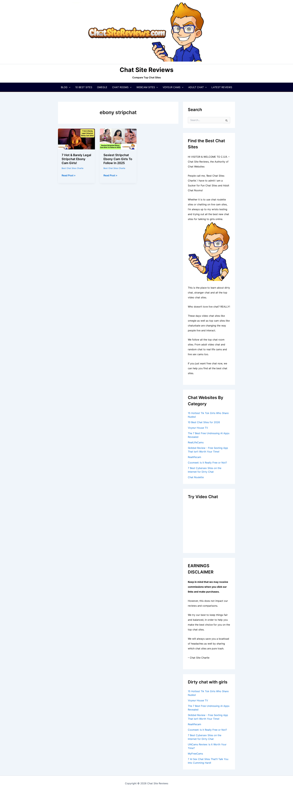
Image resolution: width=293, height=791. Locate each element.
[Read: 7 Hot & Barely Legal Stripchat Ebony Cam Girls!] (76, 138)
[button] (69, 87)
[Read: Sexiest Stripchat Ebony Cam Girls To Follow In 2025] (118, 138)
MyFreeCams (195, 753)
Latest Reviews (222, 87)
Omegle (102, 87)
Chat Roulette (196, 477)
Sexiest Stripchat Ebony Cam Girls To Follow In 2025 (117, 159)
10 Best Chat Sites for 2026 (204, 422)
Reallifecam (194, 457)
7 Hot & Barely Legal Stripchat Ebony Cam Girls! (76, 159)
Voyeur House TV (198, 427)
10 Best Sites (83, 87)
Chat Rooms (120, 87)
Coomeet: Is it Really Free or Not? (207, 462)
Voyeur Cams (171, 87)
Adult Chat (196, 87)
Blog (64, 87)
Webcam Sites (145, 87)
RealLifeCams (196, 442)
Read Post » (69, 175)
